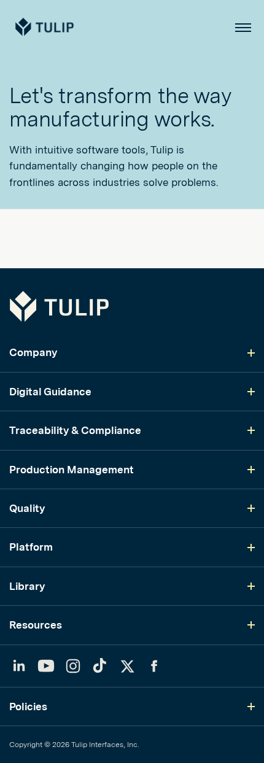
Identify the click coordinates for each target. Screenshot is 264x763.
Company (33, 352)
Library (27, 586)
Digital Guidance (50, 391)
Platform (31, 547)
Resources (35, 625)
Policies (28, 706)
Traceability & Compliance (75, 430)
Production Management (71, 469)
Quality (27, 508)
